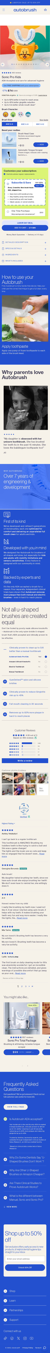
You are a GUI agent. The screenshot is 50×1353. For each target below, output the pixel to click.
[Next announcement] (45, 2)
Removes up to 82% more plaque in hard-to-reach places (26, 714)
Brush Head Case (26, 133)
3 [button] (25, 986)
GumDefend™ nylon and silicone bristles (25, 681)
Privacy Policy (28, 1348)
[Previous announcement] (4, 2)
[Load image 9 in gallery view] (23, 64)
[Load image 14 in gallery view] (36, 64)
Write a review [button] (25, 760)
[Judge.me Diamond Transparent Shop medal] (24, 808)
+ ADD (41, 145)
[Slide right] (47, 63)
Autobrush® (16, 1348)
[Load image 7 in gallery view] (19, 64)
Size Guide (44, 120)
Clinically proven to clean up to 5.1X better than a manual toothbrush (26, 649)
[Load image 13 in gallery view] (33, 64)
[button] (3, 9)
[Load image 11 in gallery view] (28, 64)
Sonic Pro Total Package (22, 1040)
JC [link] (5, 453)
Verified (23, 817)
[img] (7, 830)
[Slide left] (2, 63)
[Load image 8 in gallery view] (21, 64)
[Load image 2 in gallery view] (14, 64)
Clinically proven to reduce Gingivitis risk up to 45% (27, 693)
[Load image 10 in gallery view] (26, 64)
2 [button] (22, 986)
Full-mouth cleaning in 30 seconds (26, 704)
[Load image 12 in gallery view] (31, 64)
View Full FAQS (15, 1107)
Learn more (42, 95)
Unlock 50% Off (25, 1267)
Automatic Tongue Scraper (30, 150)
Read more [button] (22, 918)
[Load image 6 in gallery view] (16, 64)
